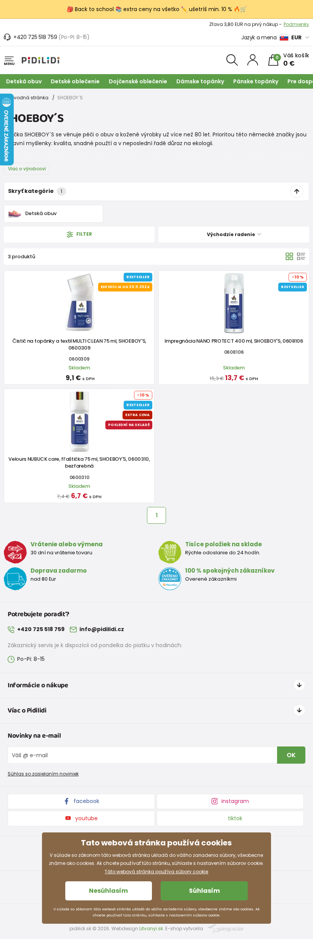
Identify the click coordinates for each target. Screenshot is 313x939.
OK (291, 755)
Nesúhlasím (108, 890)
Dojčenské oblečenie (138, 81)
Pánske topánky (255, 81)
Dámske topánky (200, 81)
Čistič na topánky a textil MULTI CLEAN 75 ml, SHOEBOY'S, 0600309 (79, 344)
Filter (83, 234)
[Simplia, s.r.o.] (226, 928)
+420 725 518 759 (35, 37)
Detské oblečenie (75, 81)
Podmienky (296, 25)
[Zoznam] (301, 256)
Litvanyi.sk (151, 928)
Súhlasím (204, 890)
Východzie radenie (231, 234)
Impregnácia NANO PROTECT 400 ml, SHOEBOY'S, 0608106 (234, 341)
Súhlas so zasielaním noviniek (43, 774)
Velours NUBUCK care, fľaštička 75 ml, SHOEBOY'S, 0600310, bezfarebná (79, 462)
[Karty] (289, 256)
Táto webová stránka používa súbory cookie (156, 871)
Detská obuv (24, 81)
